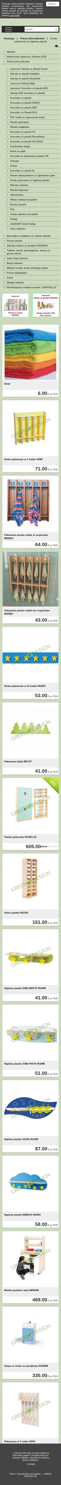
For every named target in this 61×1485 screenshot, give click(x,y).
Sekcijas (14, 161)
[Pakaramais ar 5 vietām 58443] (30, 1410)
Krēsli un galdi (17, 151)
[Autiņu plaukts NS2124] (30, 881)
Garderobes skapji (20, 146)
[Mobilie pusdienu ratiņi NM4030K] (30, 1259)
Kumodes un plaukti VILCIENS (26, 141)
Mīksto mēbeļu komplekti (23, 199)
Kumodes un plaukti (20, 98)
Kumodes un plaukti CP (22, 131)
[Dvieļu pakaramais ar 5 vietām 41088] (30, 428)
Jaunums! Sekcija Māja (22, 83)
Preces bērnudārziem (32, 38)
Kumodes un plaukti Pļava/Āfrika (27, 136)
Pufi (12, 209)
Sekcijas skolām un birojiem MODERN (27, 245)
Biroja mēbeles (15, 263)
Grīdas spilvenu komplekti (24, 214)
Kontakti (31, 1464)
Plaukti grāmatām (19, 122)
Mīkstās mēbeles (19, 185)
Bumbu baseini (18, 204)
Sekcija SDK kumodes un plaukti (27, 93)
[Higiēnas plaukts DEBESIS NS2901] (30, 1184)
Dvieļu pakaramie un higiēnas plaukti (29, 180)
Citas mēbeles (17, 228)
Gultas (13, 165)
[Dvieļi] (30, 353)
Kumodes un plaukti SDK (23, 107)
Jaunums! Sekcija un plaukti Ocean (29, 68)
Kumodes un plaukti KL (22, 170)
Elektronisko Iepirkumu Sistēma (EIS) (27, 56)
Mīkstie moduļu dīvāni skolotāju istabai (27, 268)
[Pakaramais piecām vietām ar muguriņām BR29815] (30, 504)
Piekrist (51, 4)
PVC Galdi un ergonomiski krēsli (27, 117)
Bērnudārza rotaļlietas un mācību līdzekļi (28, 236)
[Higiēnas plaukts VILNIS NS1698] (30, 1108)
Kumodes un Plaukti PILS (23, 112)
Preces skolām (15, 240)
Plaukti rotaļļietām (19, 127)
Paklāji (13, 219)
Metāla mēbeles (15, 282)
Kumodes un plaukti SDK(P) (25, 102)
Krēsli (10, 277)
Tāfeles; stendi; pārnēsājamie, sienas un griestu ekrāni (28, 252)
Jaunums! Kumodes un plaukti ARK (29, 88)
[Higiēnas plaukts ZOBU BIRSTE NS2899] (30, 957)
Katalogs (9, 38)
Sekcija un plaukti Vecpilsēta (25, 78)
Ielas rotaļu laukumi (17, 258)
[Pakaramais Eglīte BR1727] (30, 730)
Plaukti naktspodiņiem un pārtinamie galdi (32, 175)
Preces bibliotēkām (17, 272)
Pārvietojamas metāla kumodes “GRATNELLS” (32, 287)
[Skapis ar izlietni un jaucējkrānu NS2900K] (30, 1335)
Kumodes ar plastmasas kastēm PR (29, 156)
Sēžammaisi (16, 194)
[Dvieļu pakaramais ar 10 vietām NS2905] (30, 655)
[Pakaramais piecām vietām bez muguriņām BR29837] (30, 579)
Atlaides (11, 51)
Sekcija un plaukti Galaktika (24, 73)
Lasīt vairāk (14, 15)
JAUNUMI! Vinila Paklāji (22, 224)
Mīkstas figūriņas (19, 190)
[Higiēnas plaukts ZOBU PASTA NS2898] (30, 1032)
